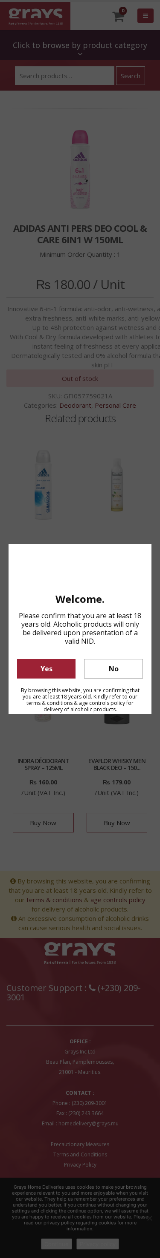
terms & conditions (49, 703)
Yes (46, 668)
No (114, 668)
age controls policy (102, 703)
